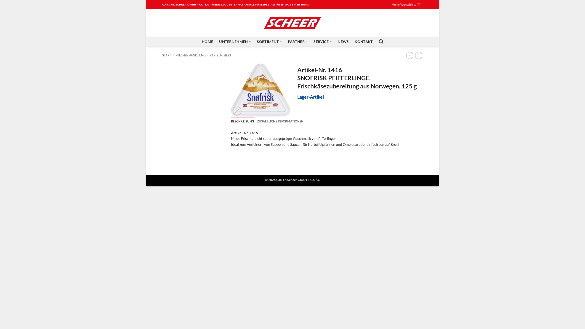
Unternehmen (233, 41)
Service (321, 41)
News (343, 41)
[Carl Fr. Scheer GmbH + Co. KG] (292, 23)
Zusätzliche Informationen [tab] (280, 121)
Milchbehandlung (191, 55)
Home (207, 41)
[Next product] (409, 55)
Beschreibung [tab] (242, 121)
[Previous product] (418, 55)
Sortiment (268, 41)
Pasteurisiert (220, 55)
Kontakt (364, 41)
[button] (237, 111)
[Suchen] (381, 41)
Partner (296, 41)
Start (166, 55)
